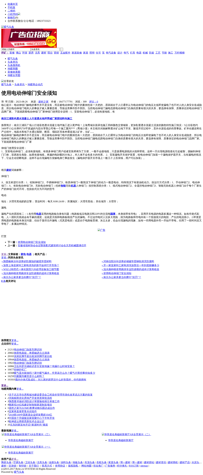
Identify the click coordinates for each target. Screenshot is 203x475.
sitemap (144, 465)
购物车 (11, 17)
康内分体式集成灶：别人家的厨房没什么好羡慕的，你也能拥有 (50, 379)
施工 (170, 52)
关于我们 (34, 465)
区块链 (12, 465)
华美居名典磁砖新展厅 (20, 440)
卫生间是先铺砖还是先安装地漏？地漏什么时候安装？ (44, 366)
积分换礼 (122, 465)
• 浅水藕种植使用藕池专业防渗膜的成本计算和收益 (130, 269)
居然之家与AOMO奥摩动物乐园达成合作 (32, 408)
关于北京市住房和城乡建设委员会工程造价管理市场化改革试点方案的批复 (51, 394)
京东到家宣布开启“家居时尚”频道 (29, 424)
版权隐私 (73, 465)
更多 (4, 254)
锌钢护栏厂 (20, 369)
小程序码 (13, 14)
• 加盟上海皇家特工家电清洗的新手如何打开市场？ (30, 265)
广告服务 (110, 465)
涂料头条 (66, 462)
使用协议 (60, 465)
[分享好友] (7, 81)
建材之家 (43, 101)
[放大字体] (2, 101)
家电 (23, 254)
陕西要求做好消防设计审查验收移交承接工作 (34, 401)
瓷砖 (56, 52)
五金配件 (65, 52)
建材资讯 (161, 462)
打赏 (3, 236)
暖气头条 (6, 84)
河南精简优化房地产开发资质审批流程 (30, 398)
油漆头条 (54, 462)
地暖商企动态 (35, 84)
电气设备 (111, 52)
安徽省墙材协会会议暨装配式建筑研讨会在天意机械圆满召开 (52, 245)
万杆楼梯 (179, 52)
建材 (43, 52)
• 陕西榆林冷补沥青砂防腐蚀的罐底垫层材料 (27, 261)
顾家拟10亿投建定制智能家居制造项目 (30, 404)
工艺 (157, 52)
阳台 (50, 52)
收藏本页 (13, 4)
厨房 (31, 52)
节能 (164, 52)
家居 (85, 52)
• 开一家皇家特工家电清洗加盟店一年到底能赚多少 (130, 265)
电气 (126, 52)
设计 (119, 52)
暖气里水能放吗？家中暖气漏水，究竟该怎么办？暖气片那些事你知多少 (54, 373)
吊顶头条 (90, 462)
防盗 (151, 52)
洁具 (37, 52)
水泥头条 (197, 462)
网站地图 (86, 465)
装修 (12, 52)
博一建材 (125, 462)
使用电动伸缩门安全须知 (32, 242)
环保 (24, 52)
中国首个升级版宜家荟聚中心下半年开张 (32, 418)
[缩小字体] (6, 101)
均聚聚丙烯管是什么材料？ (29, 376)
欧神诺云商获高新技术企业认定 (26, 421)
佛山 (18, 52)
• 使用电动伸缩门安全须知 (116, 273)
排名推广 (98, 465)
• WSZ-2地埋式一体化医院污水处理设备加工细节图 (30, 269)
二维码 (11, 10)
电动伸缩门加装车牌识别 (28, 349)
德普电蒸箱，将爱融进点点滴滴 (31, 353)
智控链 (22, 465)
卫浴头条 (30, 462)
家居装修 (77, 52)
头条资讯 (19, 84)
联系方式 (47, 465)
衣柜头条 (101, 462)
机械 (145, 52)
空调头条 (18, 462)
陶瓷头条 (6, 462)
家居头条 (113, 462)
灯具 (132, 52)
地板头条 (78, 462)
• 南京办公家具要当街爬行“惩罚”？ (21, 277)
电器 (138, 52)
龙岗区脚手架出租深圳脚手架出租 (33, 356)
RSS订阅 (134, 465)
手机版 (11, 7)
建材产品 (185, 462)
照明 (92, 52)
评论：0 (93, 101)
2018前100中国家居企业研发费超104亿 (30, 414)
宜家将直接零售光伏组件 (23, 411)
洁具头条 (42, 462)
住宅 (98, 52)
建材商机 (173, 462)
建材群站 (149, 462)
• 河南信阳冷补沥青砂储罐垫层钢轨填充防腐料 (128, 261)
